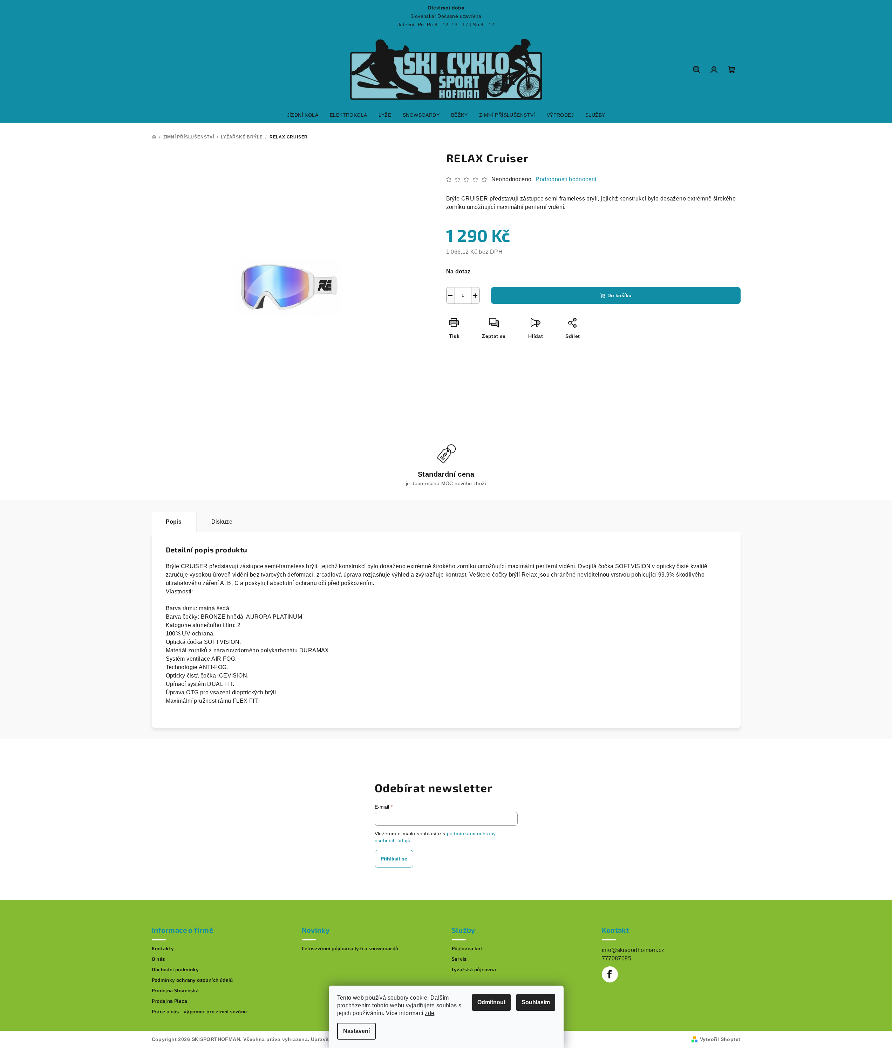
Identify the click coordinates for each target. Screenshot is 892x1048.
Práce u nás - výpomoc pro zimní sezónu (199, 1011)
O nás (158, 959)
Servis (459, 959)
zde (429, 1013)
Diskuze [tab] (222, 522)
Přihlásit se (394, 859)
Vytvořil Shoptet (720, 1039)
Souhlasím (536, 1002)
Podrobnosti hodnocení (566, 179)
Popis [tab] (174, 522)
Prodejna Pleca (170, 1001)
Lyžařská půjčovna (474, 969)
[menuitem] (302, 115)
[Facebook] (610, 974)
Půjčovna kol (467, 948)
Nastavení (356, 1031)
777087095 (617, 958)
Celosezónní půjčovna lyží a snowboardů (350, 948)
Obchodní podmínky (175, 969)
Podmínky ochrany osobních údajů (192, 980)
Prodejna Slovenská (175, 990)
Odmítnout (491, 1002)
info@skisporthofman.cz (633, 950)
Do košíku (619, 295)
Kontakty (163, 948)
